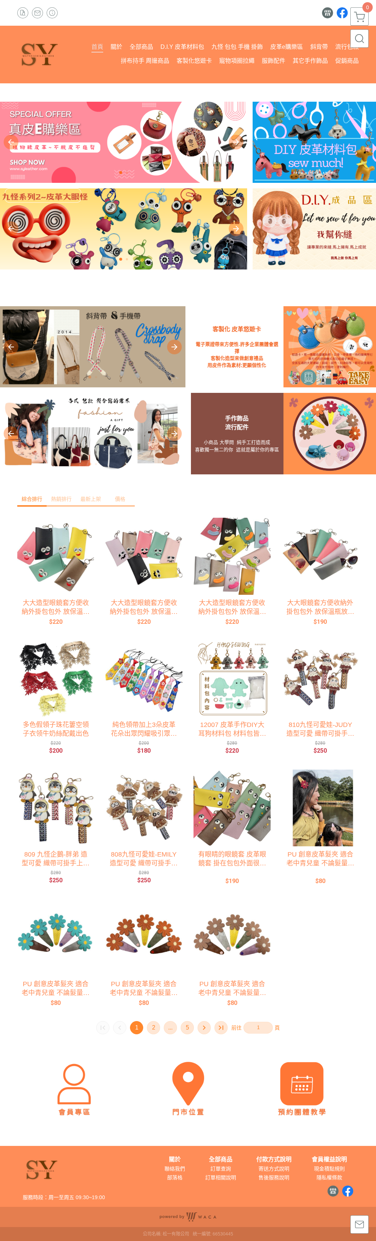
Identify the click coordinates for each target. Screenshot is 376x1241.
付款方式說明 (274, 1159)
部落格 (174, 1177)
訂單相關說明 (220, 1177)
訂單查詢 (220, 1168)
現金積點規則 (329, 1168)
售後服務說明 (273, 1177)
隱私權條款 (329, 1177)
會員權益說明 (329, 1159)
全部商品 (220, 1159)
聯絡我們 (174, 1168)
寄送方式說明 (273, 1168)
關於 (175, 1159)
